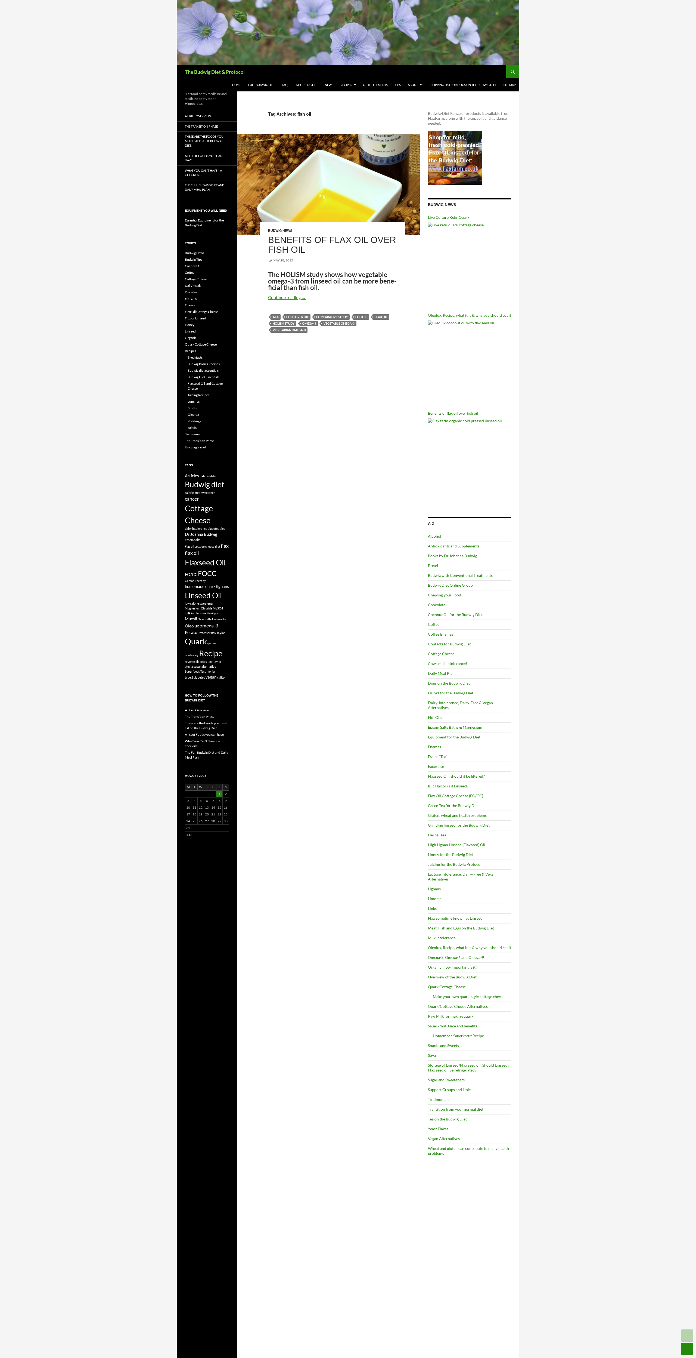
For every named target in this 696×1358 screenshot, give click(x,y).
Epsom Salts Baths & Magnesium (455, 727)
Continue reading (287, 297)
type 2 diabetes (195, 677)
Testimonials (438, 1099)
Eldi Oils (435, 717)
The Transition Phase (201, 126)
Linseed (190, 331)
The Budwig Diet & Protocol (215, 72)
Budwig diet (204, 484)
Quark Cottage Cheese (447, 986)
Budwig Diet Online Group (450, 585)
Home (236, 85)
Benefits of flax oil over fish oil (332, 245)
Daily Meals (193, 286)
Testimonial (193, 434)
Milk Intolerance (442, 937)
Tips (398, 85)
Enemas (434, 746)
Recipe (210, 653)
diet (222, 528)
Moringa (212, 613)
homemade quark (200, 586)
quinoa (211, 643)
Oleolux (193, 414)
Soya (432, 1055)
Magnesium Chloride (198, 608)
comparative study (332, 317)
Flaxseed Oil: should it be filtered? (456, 776)
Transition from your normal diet (455, 1109)
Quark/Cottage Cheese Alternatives (458, 1006)
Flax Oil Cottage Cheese (201, 312)
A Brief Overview (198, 116)
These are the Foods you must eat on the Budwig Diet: (204, 141)
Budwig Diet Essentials (203, 377)
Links (432, 908)
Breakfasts (195, 357)
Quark (196, 641)
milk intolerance (195, 613)
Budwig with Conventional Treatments (460, 575)
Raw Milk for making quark (450, 1016)
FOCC (207, 573)
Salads (192, 428)
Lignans (434, 888)
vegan (211, 677)
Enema (190, 305)
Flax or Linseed (195, 318)
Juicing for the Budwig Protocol (454, 864)
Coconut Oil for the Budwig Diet (455, 614)
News (329, 85)
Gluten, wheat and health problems (457, 815)
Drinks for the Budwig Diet (450, 693)
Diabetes (191, 292)
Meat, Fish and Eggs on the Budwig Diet (461, 928)
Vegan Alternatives (444, 1138)
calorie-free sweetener (200, 492)
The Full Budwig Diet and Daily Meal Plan (204, 187)
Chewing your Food (444, 595)
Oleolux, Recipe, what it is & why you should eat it (469, 315)
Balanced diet (208, 476)
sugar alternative (205, 666)
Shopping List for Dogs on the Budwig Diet (462, 85)
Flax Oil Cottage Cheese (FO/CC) (455, 795)
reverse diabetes (196, 661)
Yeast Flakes (438, 1128)
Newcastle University (212, 619)
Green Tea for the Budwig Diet (453, 805)
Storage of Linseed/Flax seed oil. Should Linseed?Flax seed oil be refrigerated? (468, 1067)
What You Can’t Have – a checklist (203, 173)
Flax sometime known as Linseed (455, 918)
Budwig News (280, 231)
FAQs (285, 85)
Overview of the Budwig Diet (452, 977)
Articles (192, 475)
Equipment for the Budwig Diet (454, 737)
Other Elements (375, 85)
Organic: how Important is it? (452, 967)
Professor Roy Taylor (211, 633)
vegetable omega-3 (339, 323)
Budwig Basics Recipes (204, 364)
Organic (191, 338)
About (413, 85)
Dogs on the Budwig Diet (449, 683)
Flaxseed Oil (205, 562)
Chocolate (436, 604)
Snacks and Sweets (443, 1045)
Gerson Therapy (195, 581)
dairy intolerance (196, 528)
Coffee (433, 624)
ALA (276, 317)
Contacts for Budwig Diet (449, 644)
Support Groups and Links (449, 1089)
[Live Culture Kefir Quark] (469, 264)
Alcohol (434, 536)
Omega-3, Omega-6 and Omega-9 (456, 957)
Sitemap (510, 85)
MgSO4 (218, 608)
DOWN (687, 1349)
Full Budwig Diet (261, 85)
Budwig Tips (193, 259)
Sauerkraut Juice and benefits (452, 1026)
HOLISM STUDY (283, 323)
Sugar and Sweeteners (446, 1079)
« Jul (189, 835)
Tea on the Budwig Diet (447, 1119)
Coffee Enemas (440, 634)
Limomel (435, 898)
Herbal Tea (437, 835)
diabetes (213, 528)
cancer (192, 499)
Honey (189, 325)
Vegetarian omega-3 (289, 330)
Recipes (346, 85)
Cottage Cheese (441, 653)
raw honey (191, 655)
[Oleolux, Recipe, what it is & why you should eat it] (469, 362)
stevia (189, 666)
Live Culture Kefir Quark (448, 217)
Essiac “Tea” (437, 756)
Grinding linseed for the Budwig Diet (459, 825)
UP (687, 1335)
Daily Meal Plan (441, 673)
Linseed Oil (203, 595)
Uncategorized (195, 447)
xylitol (221, 677)
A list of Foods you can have (203, 158)
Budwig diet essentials (203, 370)
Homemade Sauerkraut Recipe (458, 1035)
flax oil (381, 317)
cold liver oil (297, 317)
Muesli (192, 408)
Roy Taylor (214, 661)
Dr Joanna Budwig (201, 534)
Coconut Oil (193, 266)
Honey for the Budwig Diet (450, 854)
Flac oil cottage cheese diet (202, 546)
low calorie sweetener (199, 603)
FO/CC (191, 574)
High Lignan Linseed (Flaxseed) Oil (456, 844)
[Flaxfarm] (455, 157)
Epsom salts (192, 539)
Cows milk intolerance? (447, 663)
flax (225, 546)
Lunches (194, 401)
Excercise (436, 766)
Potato (191, 632)
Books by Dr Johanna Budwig (452, 555)
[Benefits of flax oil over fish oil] (469, 460)
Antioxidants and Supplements (453, 546)
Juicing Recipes (198, 395)
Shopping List (307, 85)
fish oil (361, 317)
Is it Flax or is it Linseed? (448, 786)
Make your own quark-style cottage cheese (468, 996)
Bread (433, 565)
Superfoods (192, 671)
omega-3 (309, 323)
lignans (222, 586)
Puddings (194, 421)
